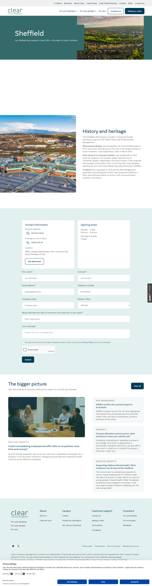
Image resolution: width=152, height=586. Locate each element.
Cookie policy (100, 546)
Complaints (96, 530)
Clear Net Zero (46, 520)
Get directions (34, 261)
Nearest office (84, 299)
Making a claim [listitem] (135, 11)
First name (27, 272)
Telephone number (86, 285)
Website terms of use (131, 546)
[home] (15, 11)
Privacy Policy (87, 342)
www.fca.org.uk (115, 557)
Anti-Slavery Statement (71, 525)
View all (137, 386)
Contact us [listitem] (116, 11)
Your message (29, 326)
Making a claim (98, 520)
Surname (82, 272)
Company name (29, 299)
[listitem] (102, 11)
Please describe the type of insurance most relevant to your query (52, 313)
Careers (65, 516)
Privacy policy (87, 546)
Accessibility (97, 525)
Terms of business (114, 546)
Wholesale (127, 525)
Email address (28, 285)
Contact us (96, 516)
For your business (130, 516)
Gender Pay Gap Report (71, 520)
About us (43, 516)
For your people (129, 520)
